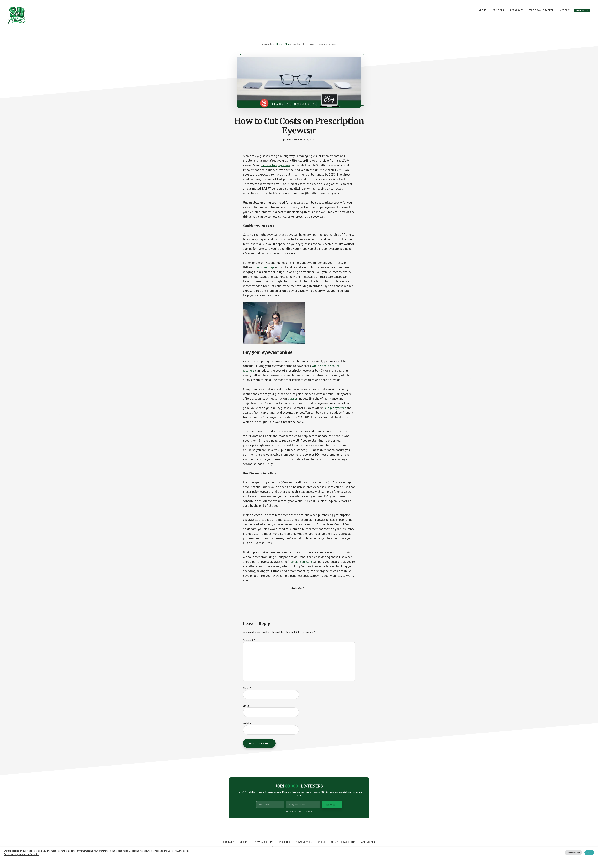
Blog (305, 588)
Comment (249, 640)
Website (247, 723)
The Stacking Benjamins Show (27, 15)
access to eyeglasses (276, 165)
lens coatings (265, 267)
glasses (292, 398)
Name (247, 688)
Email (246, 705)
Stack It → (332, 805)
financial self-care (300, 562)
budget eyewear (335, 408)
